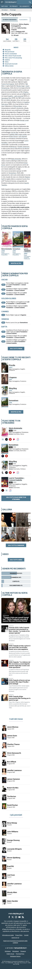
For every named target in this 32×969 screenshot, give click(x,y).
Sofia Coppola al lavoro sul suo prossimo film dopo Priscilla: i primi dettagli (19, 682)
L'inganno (13, 377)
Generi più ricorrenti (11, 64)
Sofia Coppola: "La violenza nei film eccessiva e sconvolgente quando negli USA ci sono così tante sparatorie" (19, 664)
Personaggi (13, 10)
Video (7, 62)
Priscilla (12, 365)
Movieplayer (5, 10)
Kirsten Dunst (13, 136)
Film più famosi (9, 52)
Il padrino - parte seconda (15, 96)
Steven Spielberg (13, 858)
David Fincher (12, 805)
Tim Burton (11, 796)
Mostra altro (16, 263)
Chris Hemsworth (14, 753)
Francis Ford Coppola (7, 84)
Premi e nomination (11, 54)
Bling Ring (13, 388)
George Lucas (24, 120)
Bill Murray (13, 146)
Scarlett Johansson (23, 146)
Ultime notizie (9, 66)
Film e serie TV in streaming (13, 58)
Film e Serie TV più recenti (13, 56)
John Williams (12, 832)
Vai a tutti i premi (16, 348)
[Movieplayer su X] (12, 917)
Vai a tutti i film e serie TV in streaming (16, 498)
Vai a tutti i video (16, 560)
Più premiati (14, 6)
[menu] (2, 2)
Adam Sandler (12, 901)
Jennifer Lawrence (14, 770)
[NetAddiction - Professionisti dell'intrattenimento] (20, 948)
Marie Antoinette (16, 159)
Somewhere (12, 173)
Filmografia (23, 19)
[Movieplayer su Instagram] (16, 917)
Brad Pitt (10, 866)
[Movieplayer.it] (10, 2)
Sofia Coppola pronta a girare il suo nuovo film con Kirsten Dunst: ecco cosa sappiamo (19, 647)
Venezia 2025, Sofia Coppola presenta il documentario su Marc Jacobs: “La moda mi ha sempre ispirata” (19, 630)
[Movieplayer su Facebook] (9, 917)
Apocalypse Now (6, 98)
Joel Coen (11, 875)
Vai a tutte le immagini (16, 545)
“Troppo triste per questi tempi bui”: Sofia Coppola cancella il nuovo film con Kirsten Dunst (16, 619)
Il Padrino (25, 92)
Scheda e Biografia (9, 19)
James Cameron (13, 779)
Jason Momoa (12, 727)
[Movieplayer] (16, 913)
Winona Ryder (18, 106)
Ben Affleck (11, 762)
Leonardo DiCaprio (14, 849)
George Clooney (13, 840)
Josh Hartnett (23, 136)
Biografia (8, 49)
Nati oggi (4, 6)
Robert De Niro (12, 788)
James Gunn (12, 736)
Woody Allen (12, 892)
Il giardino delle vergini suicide (18, 134)
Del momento (24, 6)
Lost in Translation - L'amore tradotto (17, 479)
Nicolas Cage (20, 86)
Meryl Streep (12, 823)
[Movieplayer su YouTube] (19, 917)
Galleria (7, 60)
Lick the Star (14, 132)
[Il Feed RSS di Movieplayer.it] (23, 917)
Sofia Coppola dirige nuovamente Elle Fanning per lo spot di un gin (19, 698)
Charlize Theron (13, 744)
